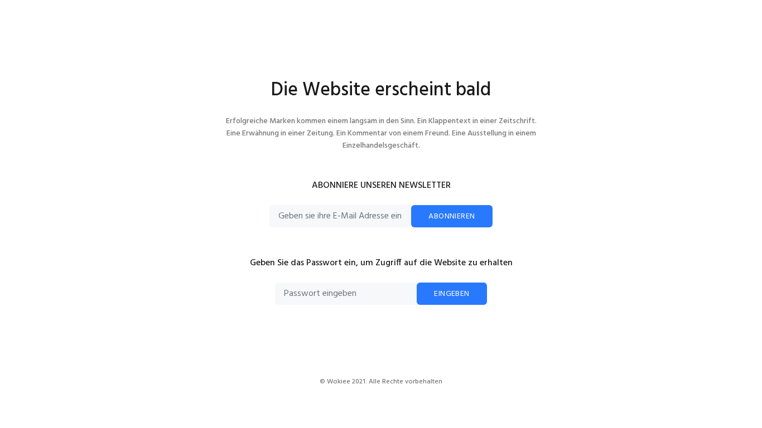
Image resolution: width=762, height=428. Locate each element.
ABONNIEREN (451, 216)
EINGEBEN (451, 294)
